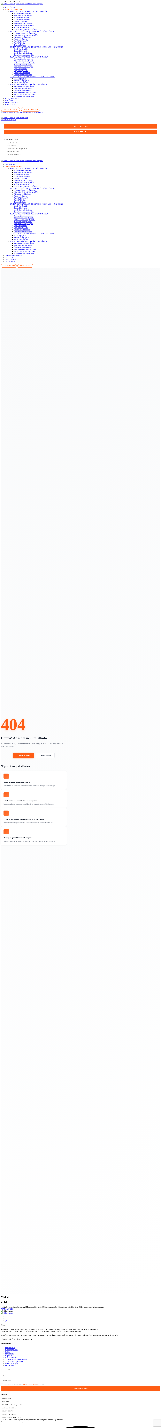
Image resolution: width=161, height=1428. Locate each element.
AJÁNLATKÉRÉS (7, 1309)
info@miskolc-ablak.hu (14, 154)
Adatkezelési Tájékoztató (29, 1384)
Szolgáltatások (45, 755)
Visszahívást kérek (81, 1388)
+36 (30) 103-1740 (13, 151)
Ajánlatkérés (31, 109)
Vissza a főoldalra (23, 755)
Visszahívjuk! (11, 109)
